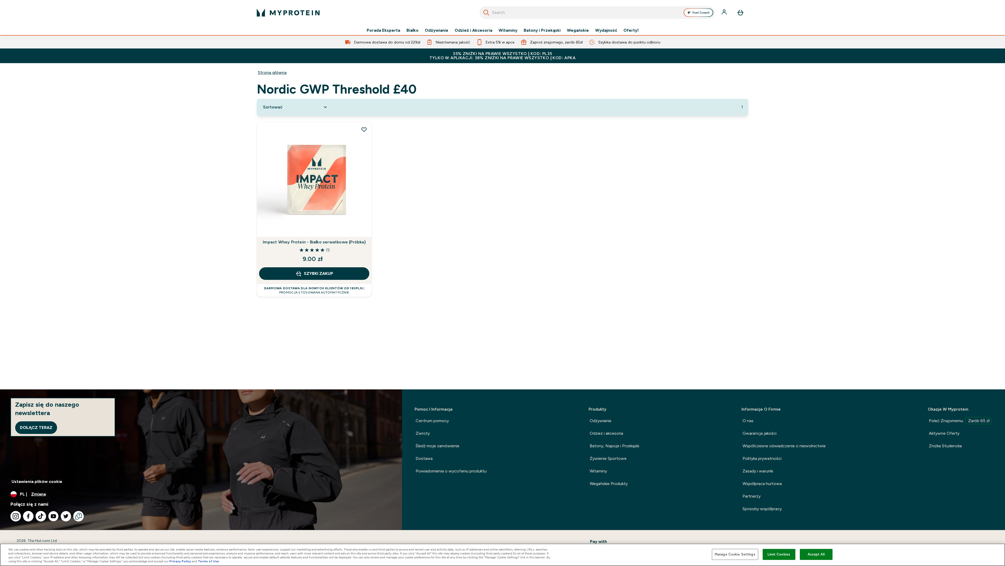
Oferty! (631, 30)
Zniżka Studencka (945, 446)
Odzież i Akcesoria (473, 30)
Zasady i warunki (757, 471)
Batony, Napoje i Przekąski (614, 446)
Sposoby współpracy (762, 509)
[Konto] (725, 12)
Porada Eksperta (383, 30)
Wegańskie (578, 30)
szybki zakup (318, 273)
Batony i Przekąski (542, 30)
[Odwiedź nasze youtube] (53, 516)
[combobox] (597, 12)
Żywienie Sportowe (608, 458)
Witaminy (508, 30)
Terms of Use (208, 561)
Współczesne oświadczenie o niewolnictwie (784, 446)
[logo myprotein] (288, 12)
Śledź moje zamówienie (437, 446)
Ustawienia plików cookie (37, 481)
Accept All (816, 554)
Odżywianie (436, 30)
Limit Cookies (779, 554)
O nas (747, 420)
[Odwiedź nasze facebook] (28, 516)
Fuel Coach (701, 12)
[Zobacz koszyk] (740, 12)
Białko (412, 30)
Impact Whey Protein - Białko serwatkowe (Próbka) (314, 242)
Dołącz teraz (36, 427)
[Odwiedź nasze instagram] (15, 516)
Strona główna (272, 72)
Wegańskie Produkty (609, 483)
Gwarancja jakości (759, 433)
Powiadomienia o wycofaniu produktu (451, 471)
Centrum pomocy (432, 420)
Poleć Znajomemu (959, 420)
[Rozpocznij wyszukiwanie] (486, 12)
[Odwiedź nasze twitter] (66, 516)
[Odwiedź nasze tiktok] (41, 516)
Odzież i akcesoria (606, 433)
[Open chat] (78, 516)
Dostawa (424, 458)
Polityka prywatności (761, 458)
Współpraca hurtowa (762, 483)
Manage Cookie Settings (735, 554)
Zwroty (423, 433)
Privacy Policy (180, 561)
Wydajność (606, 30)
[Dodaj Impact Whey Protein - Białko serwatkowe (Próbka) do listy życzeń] (364, 129)
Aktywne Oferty (944, 433)
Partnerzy (751, 496)
